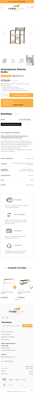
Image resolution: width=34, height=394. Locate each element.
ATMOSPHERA (4, 289)
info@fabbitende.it (9, 357)
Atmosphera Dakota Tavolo (24, 292)
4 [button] (19, 299)
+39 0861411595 (8, 361)
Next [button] (30, 33)
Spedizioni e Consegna (8, 337)
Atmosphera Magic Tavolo (7, 292)
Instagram (7, 317)
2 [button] (16, 299)
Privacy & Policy (5, 334)
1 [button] (14, 299)
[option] (17, 33)
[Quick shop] (14, 287)
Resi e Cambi (5, 339)
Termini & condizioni (7, 331)
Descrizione (6, 114)
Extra (16, 114)
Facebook (3, 317)
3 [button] (17, 299)
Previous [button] (3, 33)
